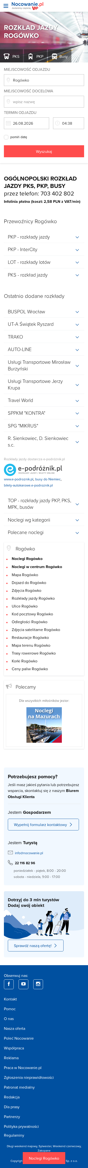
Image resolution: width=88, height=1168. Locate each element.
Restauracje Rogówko (30, 637)
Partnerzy (12, 1116)
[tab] (44, 237)
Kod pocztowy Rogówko (32, 614)
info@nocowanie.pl (29, 853)
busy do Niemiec (48, 479)
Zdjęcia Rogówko (26, 590)
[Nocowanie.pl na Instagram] (38, 984)
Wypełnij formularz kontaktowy (40, 824)
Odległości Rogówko (29, 621)
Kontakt (10, 999)
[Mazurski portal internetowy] (44, 724)
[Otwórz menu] (6, 6)
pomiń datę (18, 137)
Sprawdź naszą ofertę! (33, 945)
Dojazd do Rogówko (29, 582)
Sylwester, (46, 1146)
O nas (9, 1018)
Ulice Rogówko (25, 606)
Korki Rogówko (24, 661)
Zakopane (44, 1150)
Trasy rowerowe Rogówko (34, 653)
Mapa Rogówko (25, 574)
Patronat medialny (19, 1087)
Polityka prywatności (21, 1126)
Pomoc (10, 1008)
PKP (39, 56)
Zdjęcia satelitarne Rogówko (36, 629)
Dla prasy (12, 1106)
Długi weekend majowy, (23, 1146)
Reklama (11, 1057)
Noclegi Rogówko (44, 1158)
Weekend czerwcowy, (67, 1146)
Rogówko (25, 548)
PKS (15, 56)
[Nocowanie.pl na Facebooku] (9, 984)
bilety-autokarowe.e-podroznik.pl (28, 485)
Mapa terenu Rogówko (31, 645)
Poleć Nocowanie (19, 1038)
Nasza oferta (14, 1028)
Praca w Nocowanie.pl (23, 1067)
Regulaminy (14, 1135)
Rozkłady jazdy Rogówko (33, 598)
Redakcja (12, 1097)
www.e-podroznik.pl (18, 479)
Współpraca (14, 1048)
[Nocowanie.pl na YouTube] (23, 984)
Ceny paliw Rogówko (30, 668)
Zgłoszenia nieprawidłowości (29, 1077)
